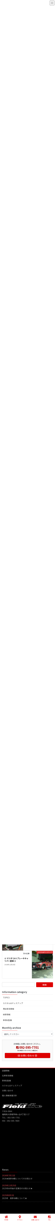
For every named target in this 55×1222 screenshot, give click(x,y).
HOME (6, 1220)
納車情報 (6, 1014)
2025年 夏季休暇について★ (14, 1198)
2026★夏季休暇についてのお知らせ (17, 1178)
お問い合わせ (7, 1090)
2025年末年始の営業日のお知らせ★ (17, 1188)
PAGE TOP (50, 1209)
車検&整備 (7, 1020)
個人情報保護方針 (9, 1095)
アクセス (19, 1220)
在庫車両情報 (7, 1075)
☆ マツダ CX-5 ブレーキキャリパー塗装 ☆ (16, 959)
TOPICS (6, 997)
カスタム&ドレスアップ (13, 1003)
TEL (49, 1220)
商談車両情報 (8, 1008)
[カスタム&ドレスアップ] (42, 964)
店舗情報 (5, 1070)
